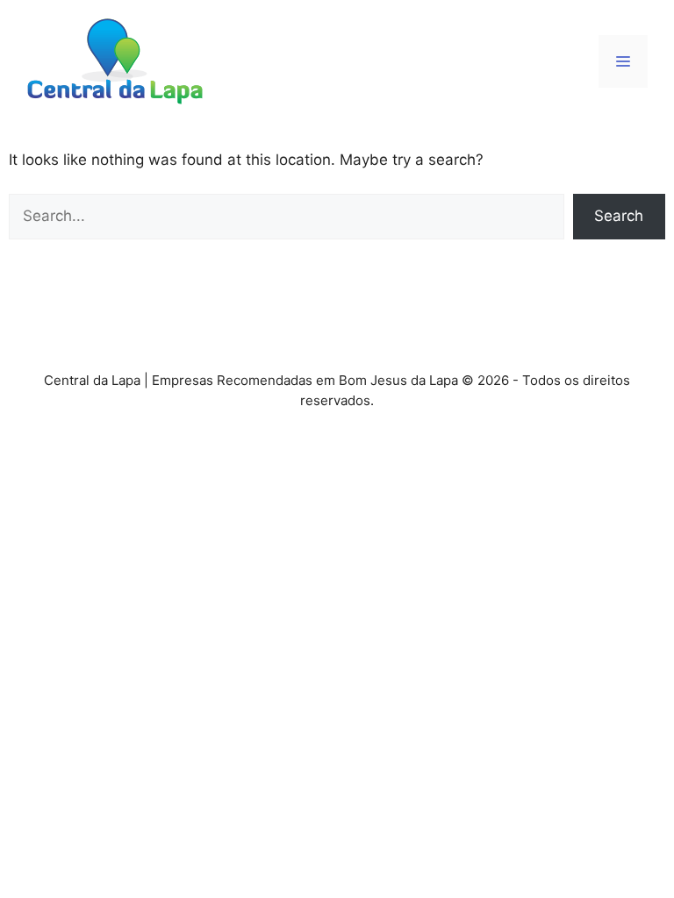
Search (618, 215)
